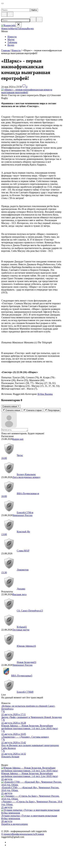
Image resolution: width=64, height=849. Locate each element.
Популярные (53, 410)
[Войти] (10, 14)
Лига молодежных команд (26, 477)
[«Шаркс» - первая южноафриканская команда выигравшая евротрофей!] (32, 92)
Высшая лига (19, 594)
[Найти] (33, 19)
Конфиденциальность (23, 834)
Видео (10, 45)
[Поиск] (4, 14)
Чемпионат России (22, 515)
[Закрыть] (39, 19)
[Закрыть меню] (18, 24)
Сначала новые (12, 410)
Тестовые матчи (20, 629)
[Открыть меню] (2, 3)
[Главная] (16, 7)
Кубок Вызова (45, 394)
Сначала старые (34, 410)
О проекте (6, 834)
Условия (39, 834)
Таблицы (12, 42)
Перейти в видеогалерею (14, 824)
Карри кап (17, 439)
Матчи (10, 39)
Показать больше (10, 756)
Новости (12, 36)
